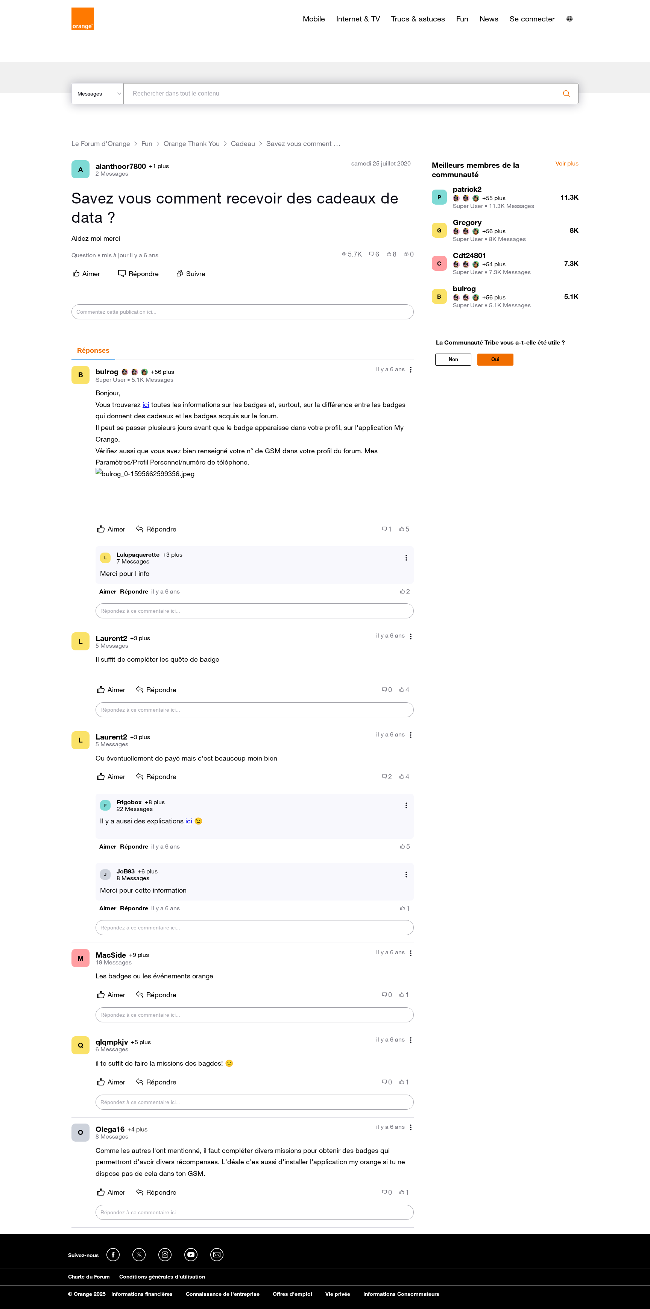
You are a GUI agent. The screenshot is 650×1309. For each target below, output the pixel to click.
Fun (462, 18)
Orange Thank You (192, 143)
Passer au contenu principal (40, 5)
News (489, 18)
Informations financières (142, 1294)
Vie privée (337, 1294)
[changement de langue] (569, 19)
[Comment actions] (411, 370)
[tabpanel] (242, 794)
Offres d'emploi (292, 1294)
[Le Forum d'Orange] (82, 19)
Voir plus (567, 163)
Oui (495, 359)
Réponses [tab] (93, 350)
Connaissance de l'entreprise (223, 1294)
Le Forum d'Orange (100, 143)
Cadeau (243, 143)
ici (188, 821)
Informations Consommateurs (401, 1294)
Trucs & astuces (418, 18)
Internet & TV (358, 18)
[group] (352, 254)
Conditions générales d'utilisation (162, 1276)
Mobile (314, 18)
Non (453, 359)
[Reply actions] (406, 557)
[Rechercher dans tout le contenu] (566, 94)
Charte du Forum (89, 1276)
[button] (145, 474)
